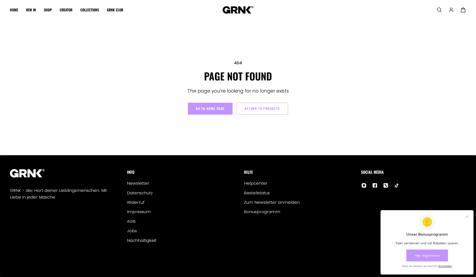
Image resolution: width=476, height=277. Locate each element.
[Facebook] (374, 185)
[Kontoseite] (451, 9)
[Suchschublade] (439, 9)
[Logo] (238, 10)
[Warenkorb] (463, 9)
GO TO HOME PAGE (210, 108)
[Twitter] (385, 185)
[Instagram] (363, 185)
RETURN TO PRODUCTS (262, 108)
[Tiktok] (396, 185)
